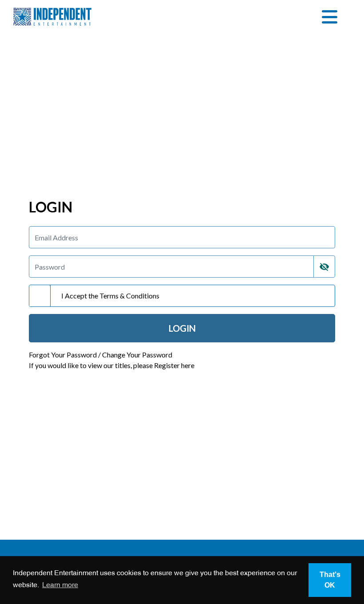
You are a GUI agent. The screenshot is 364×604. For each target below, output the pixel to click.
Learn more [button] (60, 585)
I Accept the (110, 295)
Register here (174, 365)
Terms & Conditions (129, 295)
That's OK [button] (330, 580)
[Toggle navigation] (330, 16)
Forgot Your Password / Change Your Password (100, 354)
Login (182, 328)
